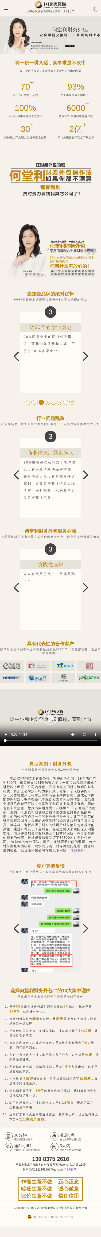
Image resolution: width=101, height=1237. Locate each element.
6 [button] (60, 402)
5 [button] (54, 402)
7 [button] (66, 402)
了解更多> (78, 850)
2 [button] (35, 402)
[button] (82, 355)
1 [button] (29, 402)
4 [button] (48, 402)
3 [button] (41, 402)
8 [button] (72, 402)
